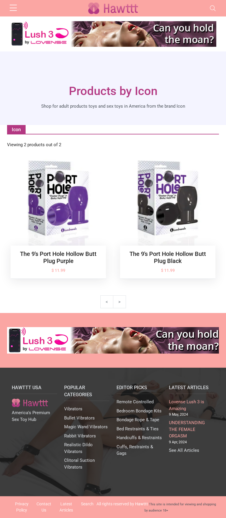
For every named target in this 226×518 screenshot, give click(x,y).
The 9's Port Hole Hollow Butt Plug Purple (58, 257)
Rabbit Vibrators (80, 436)
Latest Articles (66, 507)
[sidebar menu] (13, 8)
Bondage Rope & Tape (138, 419)
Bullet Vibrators (79, 418)
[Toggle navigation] (212, 8)
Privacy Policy (22, 507)
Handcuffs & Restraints (139, 437)
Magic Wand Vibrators (86, 426)
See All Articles (184, 450)
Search (87, 504)
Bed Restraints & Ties (138, 429)
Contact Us (43, 507)
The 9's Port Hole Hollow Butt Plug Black (167, 257)
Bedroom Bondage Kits (139, 411)
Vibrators (73, 409)
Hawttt (141, 504)
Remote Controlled (135, 401)
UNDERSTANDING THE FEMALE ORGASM (187, 429)
